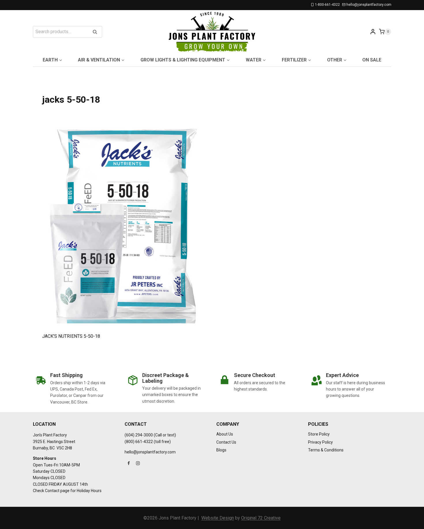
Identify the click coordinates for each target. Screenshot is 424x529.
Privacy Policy (320, 442)
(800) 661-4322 (139, 441)
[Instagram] (138, 463)
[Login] (373, 31)
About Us (224, 434)
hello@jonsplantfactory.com (150, 452)
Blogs (221, 450)
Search (96, 32)
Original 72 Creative (261, 518)
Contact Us (226, 442)
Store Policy (319, 434)
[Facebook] (129, 463)
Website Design (217, 518)
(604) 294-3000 (139, 435)
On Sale (371, 60)
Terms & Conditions (326, 450)
